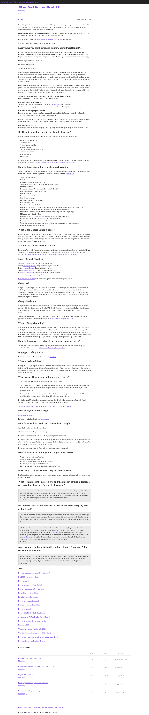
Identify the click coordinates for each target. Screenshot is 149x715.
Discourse (29, 712)
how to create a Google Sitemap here (61, 318)
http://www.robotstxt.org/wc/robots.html (52, 348)
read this (53, 357)
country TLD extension (34, 216)
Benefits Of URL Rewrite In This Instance (31, 613)
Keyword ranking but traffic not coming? (31, 589)
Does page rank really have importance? (33, 683)
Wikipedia (32, 68)
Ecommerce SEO (23, 625)
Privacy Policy (59, 707)
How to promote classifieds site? (28, 601)
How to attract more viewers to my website (32, 621)
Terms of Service (47, 707)
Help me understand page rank (29, 658)
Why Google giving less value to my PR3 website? (34, 633)
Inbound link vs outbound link (28, 593)
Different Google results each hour (29, 605)
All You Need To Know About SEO (39, 7)
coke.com (55, 532)
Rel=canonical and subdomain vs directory (32, 641)
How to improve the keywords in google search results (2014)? (38, 637)
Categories (27, 707)
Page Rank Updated (25, 674)
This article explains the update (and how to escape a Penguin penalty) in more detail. (51, 254)
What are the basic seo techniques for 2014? (32, 629)
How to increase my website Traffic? (30, 585)
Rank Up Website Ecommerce (28, 597)
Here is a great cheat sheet (26, 279)
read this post (70, 174)
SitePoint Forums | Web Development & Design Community (20, 2)
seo (19, 13)
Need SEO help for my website (28, 577)
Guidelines (36, 707)
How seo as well (23, 581)
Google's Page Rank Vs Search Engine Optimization (37, 666)
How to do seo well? (25, 609)
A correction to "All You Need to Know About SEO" (35, 617)
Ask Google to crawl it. (25, 415)
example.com (26, 537)
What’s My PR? (57, 104)
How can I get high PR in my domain (32, 691)
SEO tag (83, 33)
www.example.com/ (27, 263)
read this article (44, 419)
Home (20, 707)
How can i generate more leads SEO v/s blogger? (34, 573)
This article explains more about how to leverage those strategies (55, 162)
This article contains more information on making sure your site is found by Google (44, 406)
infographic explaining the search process (46, 39)
